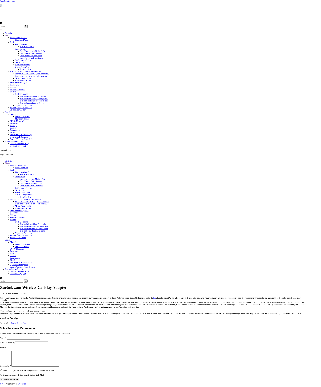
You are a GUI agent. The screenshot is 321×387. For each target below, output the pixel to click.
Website (3, 347)
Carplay (14, 323)
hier (154, 298)
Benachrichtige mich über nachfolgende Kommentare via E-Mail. (29, 370)
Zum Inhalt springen (8, 1)
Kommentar (5, 366)
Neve (2, 384)
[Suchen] (1, 24)
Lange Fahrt (22, 323)
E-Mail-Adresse (7, 343)
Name (3, 338)
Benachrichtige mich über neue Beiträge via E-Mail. (23, 375)
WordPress (22, 384)
